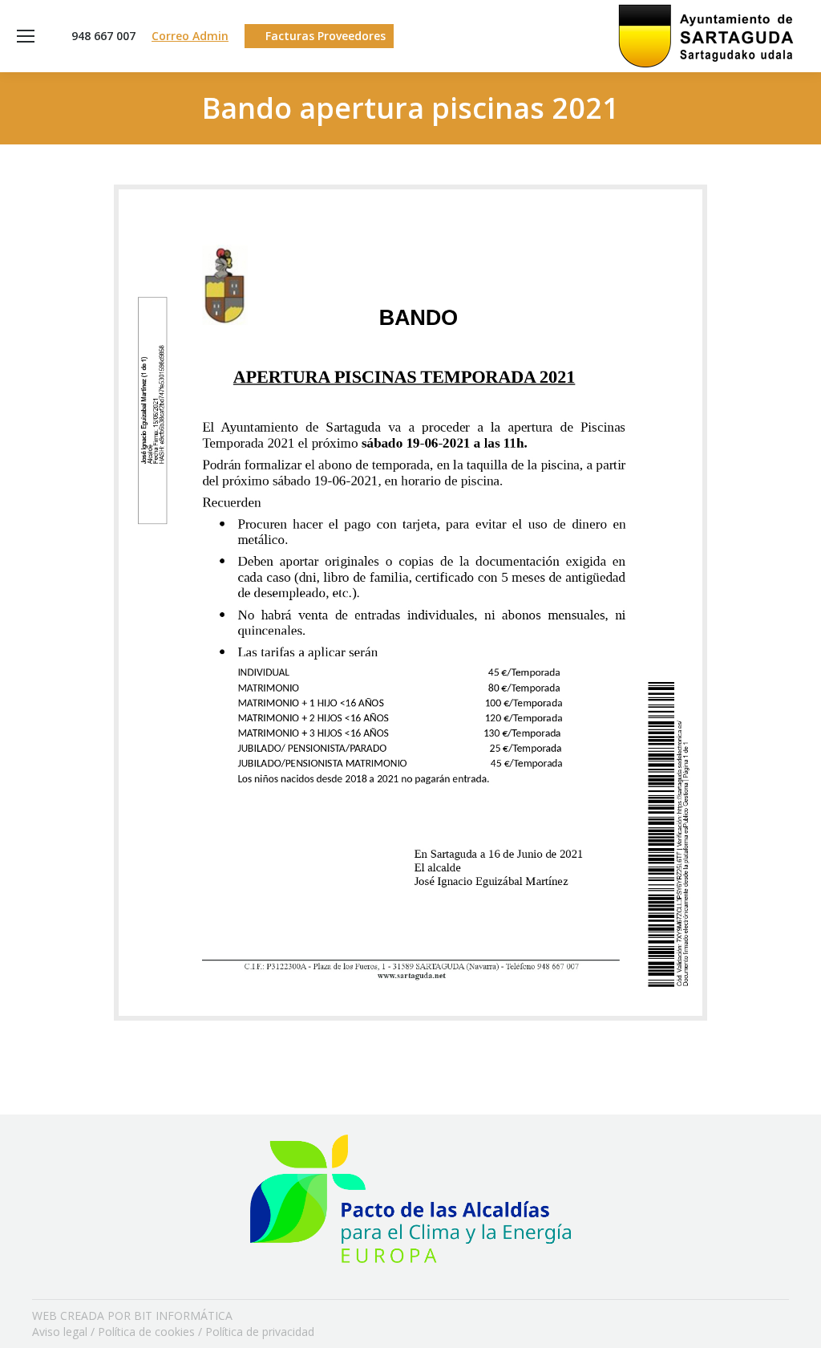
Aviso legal (59, 1331)
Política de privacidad (259, 1331)
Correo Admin (190, 35)
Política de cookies (146, 1331)
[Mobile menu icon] (25, 36)
